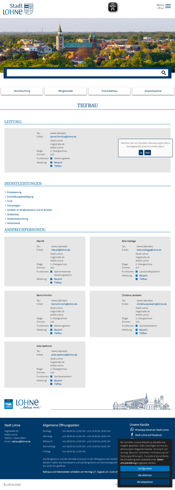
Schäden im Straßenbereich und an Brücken (29, 209)
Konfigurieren (145, 468)
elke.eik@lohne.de (60, 249)
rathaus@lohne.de (21, 441)
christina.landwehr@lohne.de (152, 304)
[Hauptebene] (18, 9)
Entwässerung (14, 192)
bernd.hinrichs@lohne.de (63, 136)
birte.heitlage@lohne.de (149, 249)
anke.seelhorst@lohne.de (64, 354)
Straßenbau (13, 214)
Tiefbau (58, 165)
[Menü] (169, 6)
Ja (141, 152)
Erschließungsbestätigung (20, 196)
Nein (147, 152)
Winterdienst (13, 223)
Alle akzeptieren (145, 481)
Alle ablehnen (145, 475)
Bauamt (58, 162)
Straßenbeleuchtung (17, 218)
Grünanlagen (13, 205)
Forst (9, 201)
